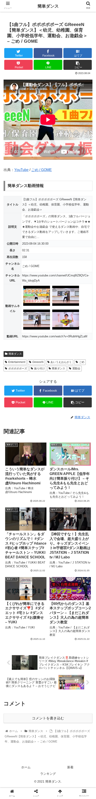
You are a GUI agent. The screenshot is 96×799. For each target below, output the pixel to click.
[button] (87, 526)
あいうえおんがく (61, 362)
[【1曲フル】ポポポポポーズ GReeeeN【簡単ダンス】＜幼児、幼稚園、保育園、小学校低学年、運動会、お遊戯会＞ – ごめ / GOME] (58, 744)
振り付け (39, 368)
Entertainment (16, 362)
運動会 (76, 368)
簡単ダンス (15, 353)
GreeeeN (38, 362)
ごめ (81, 362)
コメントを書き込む (48, 718)
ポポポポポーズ (17, 368)
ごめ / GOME (41, 170)
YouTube (21, 170)
